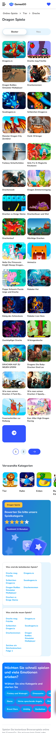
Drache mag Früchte (11, 574)
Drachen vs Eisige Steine (12, 598)
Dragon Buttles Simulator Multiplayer (13, 590)
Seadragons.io (30, 580)
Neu (38, 31)
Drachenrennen (31, 587)
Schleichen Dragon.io (11, 581)
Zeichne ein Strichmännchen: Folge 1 (13, 648)
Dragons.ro (29, 573)
